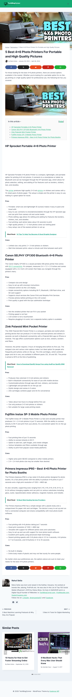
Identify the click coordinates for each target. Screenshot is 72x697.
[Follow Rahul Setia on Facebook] (13, 602)
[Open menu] (68, 3)
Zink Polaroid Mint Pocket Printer (23, 132)
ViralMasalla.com (62, 593)
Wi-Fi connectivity (15, 266)
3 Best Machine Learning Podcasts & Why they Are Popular (18, 612)
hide (61, 121)
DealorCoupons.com (19, 595)
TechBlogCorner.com (47, 593)
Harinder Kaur (47, 667)
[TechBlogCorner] (11, 4)
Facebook (49, 598)
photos (40, 190)
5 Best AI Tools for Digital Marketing (56, 610)
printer (11, 190)
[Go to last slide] (5, 652)
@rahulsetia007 (36, 598)
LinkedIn (25, 598)
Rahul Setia (13, 61)
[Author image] (6, 61)
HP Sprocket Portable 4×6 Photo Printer (26, 127)
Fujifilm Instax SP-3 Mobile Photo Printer (26, 135)
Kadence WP (54, 691)
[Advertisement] (36, 161)
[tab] (32, 674)
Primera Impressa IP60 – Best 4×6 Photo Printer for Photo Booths (36, 137)
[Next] (66, 652)
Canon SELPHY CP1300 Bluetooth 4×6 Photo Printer (31, 130)
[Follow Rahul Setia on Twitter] (16, 602)
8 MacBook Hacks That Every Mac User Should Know (51, 661)
